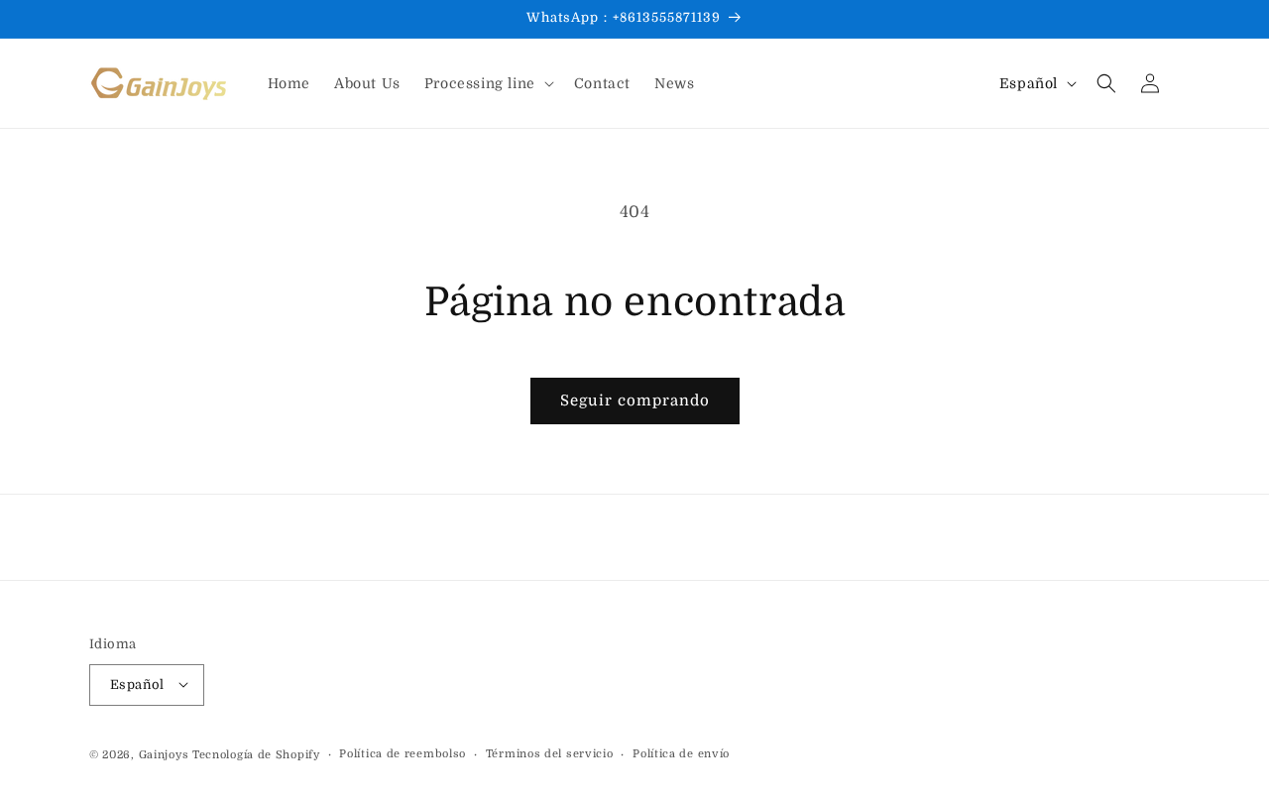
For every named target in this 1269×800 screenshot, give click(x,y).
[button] (487, 83)
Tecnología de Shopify (256, 753)
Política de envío (681, 752)
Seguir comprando (635, 400)
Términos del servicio (550, 752)
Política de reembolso (402, 752)
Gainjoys (164, 753)
